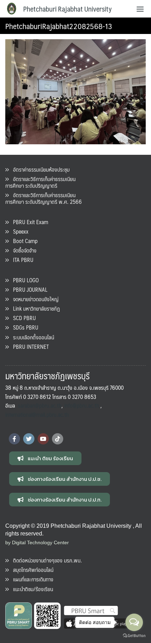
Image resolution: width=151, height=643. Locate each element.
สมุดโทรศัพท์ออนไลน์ (31, 569)
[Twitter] (28, 438)
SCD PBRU (22, 318)
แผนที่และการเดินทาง (31, 579)
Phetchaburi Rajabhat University (67, 9)
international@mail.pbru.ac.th (37, 414)
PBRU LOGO (24, 280)
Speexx (18, 231)
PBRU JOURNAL (28, 289)
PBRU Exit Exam (28, 222)
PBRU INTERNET (29, 346)
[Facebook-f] (14, 438)
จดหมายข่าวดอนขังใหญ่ (34, 299)
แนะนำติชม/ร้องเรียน (31, 589)
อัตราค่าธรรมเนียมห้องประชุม (39, 169)
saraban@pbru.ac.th (39, 405)
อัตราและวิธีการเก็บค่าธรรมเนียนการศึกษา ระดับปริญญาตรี (40, 182)
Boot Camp (23, 241)
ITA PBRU (21, 259)
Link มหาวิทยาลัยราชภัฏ (34, 308)
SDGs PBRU (23, 327)
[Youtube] (43, 438)
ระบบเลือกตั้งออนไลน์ (31, 337)
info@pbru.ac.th (81, 405)
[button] (45, 458)
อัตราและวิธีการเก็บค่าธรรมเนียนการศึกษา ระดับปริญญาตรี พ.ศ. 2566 (43, 198)
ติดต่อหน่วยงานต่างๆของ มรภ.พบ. (45, 560)
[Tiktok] (57, 438)
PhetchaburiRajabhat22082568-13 (58, 25)
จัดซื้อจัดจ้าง (23, 250)
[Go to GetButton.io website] (134, 636)
